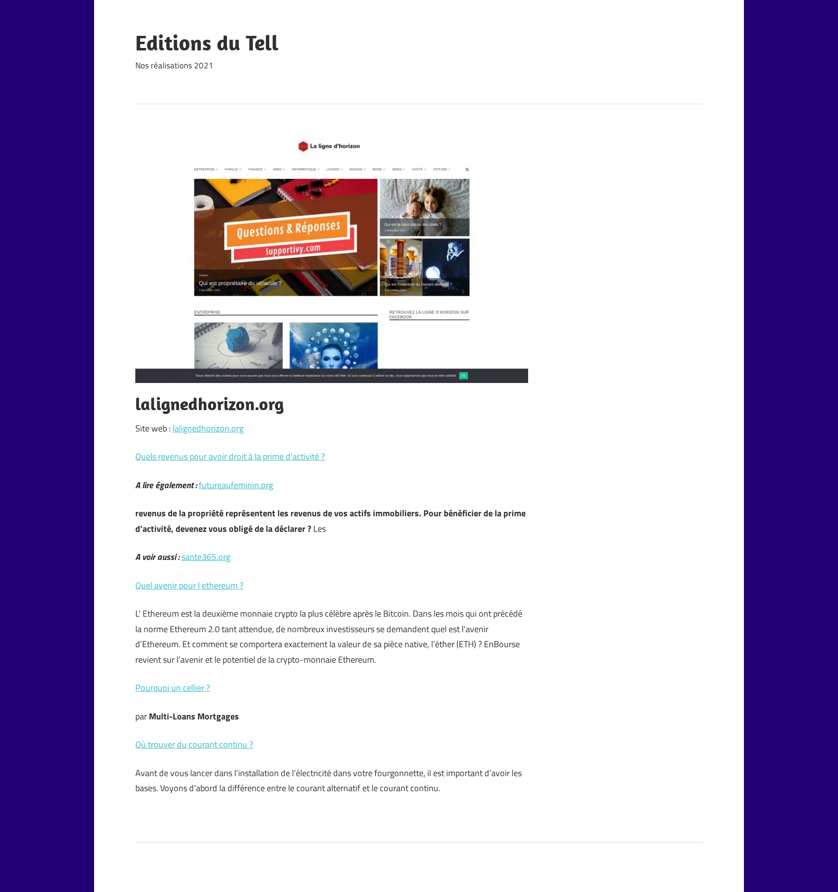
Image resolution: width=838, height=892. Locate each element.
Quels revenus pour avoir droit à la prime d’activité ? (230, 456)
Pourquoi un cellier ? (172, 687)
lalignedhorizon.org (208, 428)
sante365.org (205, 556)
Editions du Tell (206, 43)
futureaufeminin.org (236, 485)
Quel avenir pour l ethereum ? (189, 585)
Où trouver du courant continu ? (194, 744)
